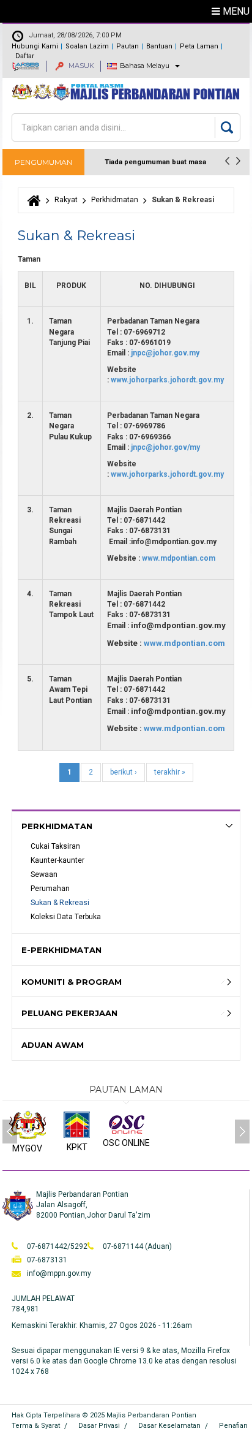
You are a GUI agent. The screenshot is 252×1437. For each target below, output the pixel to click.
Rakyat (66, 199)
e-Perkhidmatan (61, 950)
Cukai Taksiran (55, 846)
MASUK (80, 65)
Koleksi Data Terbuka (66, 916)
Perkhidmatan (114, 199)
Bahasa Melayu (144, 65)
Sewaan (44, 874)
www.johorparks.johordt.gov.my (167, 380)
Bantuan (159, 46)
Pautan (127, 46)
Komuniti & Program (71, 982)
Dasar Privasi (99, 1426)
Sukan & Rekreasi (60, 902)
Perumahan (50, 888)
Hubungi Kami (35, 46)
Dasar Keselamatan (169, 1426)
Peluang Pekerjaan (69, 1013)
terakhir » (169, 772)
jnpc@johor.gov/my (165, 447)
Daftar (24, 56)
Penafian (233, 1426)
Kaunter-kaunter (57, 860)
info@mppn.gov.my (59, 1273)
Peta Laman (199, 46)
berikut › (123, 772)
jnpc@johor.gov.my (165, 353)
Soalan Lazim (87, 46)
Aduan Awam (52, 1045)
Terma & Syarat (36, 1426)
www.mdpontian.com (178, 558)
